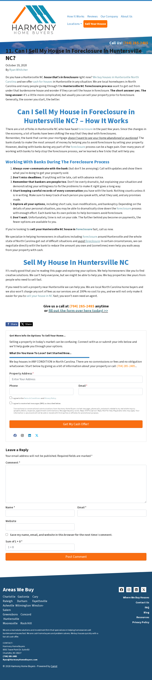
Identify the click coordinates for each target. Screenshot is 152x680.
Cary (35, 597)
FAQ (147, 607)
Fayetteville (39, 601)
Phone (13, 385)
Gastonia (23, 597)
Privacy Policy (50, 398)
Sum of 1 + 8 (14, 541)
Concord (26, 614)
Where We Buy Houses (136, 597)
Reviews (92, 16)
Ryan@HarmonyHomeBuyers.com (20, 659)
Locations (73, 24)
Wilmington (23, 606)
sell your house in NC (40, 296)
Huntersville (11, 619)
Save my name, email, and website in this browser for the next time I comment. (61, 535)
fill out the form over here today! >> (78, 310)
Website (11, 521)
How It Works (75, 16)
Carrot (54, 666)
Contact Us (142, 602)
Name (10, 507)
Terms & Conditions (32, 398)
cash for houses (42, 82)
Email (83, 385)
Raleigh (8, 601)
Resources (142, 617)
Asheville (8, 606)
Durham (22, 601)
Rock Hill (26, 623)
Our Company (109, 16)
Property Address (21, 373)
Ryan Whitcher (18, 70)
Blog (146, 612)
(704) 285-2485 (135, 43)
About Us (126, 16)
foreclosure (85, 129)
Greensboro (10, 614)
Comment (13, 463)
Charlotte (9, 597)
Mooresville (10, 623)
